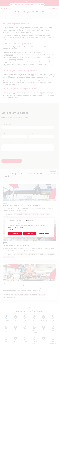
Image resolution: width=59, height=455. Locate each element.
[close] (50, 220)
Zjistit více (10, 229)
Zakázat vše (29, 233)
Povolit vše (15, 233)
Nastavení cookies (44, 233)
